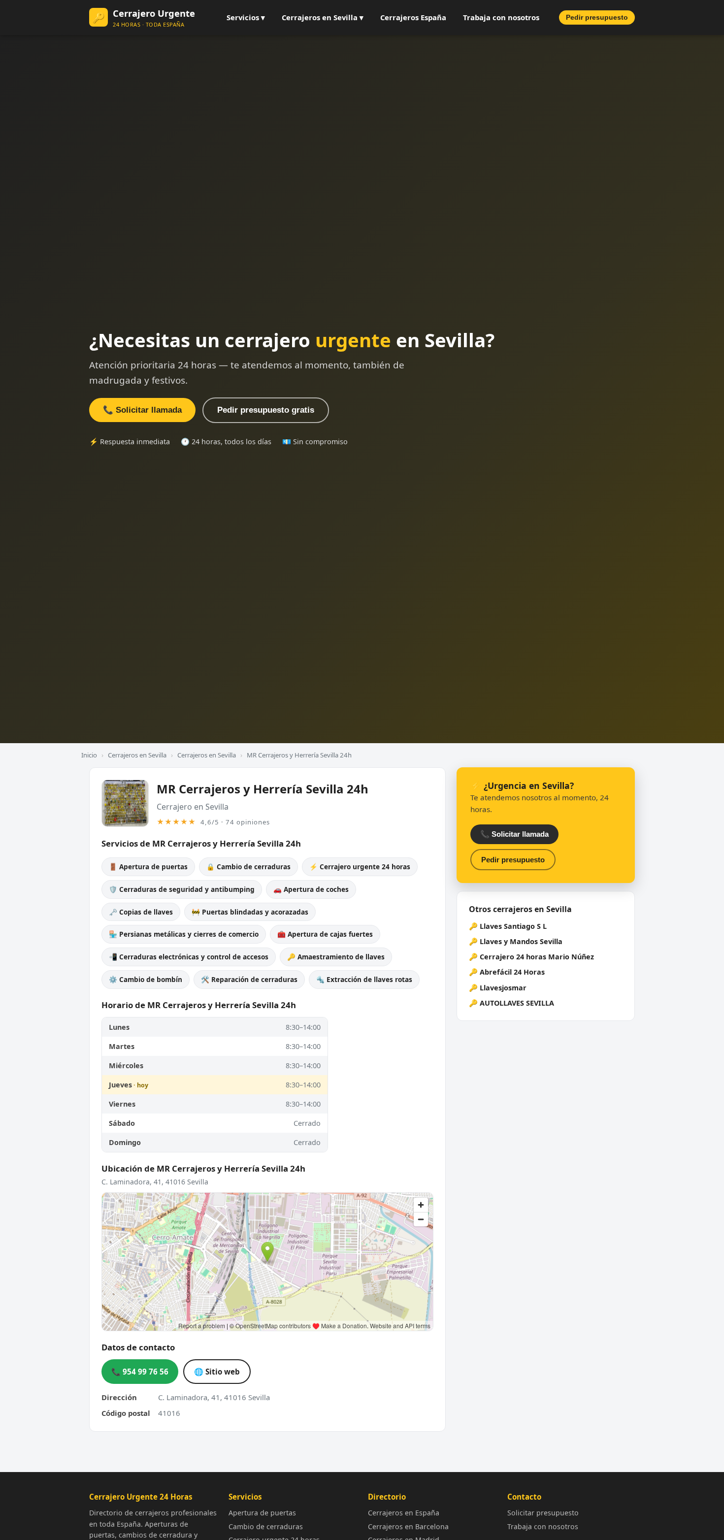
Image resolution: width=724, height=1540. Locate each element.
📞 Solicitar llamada (142, 410)
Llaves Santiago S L (513, 926)
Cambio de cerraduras (266, 1526)
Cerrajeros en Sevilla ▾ (322, 17)
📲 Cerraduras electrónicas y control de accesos (188, 956)
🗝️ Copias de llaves (141, 912)
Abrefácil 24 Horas (512, 972)
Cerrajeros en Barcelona (408, 1526)
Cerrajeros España (413, 17)
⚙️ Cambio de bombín (145, 979)
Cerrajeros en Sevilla (137, 755)
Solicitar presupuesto (543, 1512)
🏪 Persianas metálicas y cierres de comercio (184, 934)
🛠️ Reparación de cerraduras (249, 979)
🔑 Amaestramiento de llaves (336, 956)
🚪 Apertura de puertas (148, 866)
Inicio (89, 755)
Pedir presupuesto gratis (265, 410)
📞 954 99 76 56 (139, 1371)
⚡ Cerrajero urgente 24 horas (359, 866)
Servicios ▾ (246, 17)
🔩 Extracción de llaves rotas (364, 979)
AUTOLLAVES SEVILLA (517, 1003)
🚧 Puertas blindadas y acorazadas (250, 912)
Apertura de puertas (262, 1512)
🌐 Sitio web (217, 1371)
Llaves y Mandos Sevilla (521, 941)
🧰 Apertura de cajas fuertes (325, 934)
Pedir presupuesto (597, 17)
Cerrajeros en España (403, 1512)
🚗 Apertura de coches (311, 889)
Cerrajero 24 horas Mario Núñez (537, 956)
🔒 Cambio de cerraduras (248, 866)
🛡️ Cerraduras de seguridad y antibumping (182, 889)
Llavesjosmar (503, 987)
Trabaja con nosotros (501, 17)
